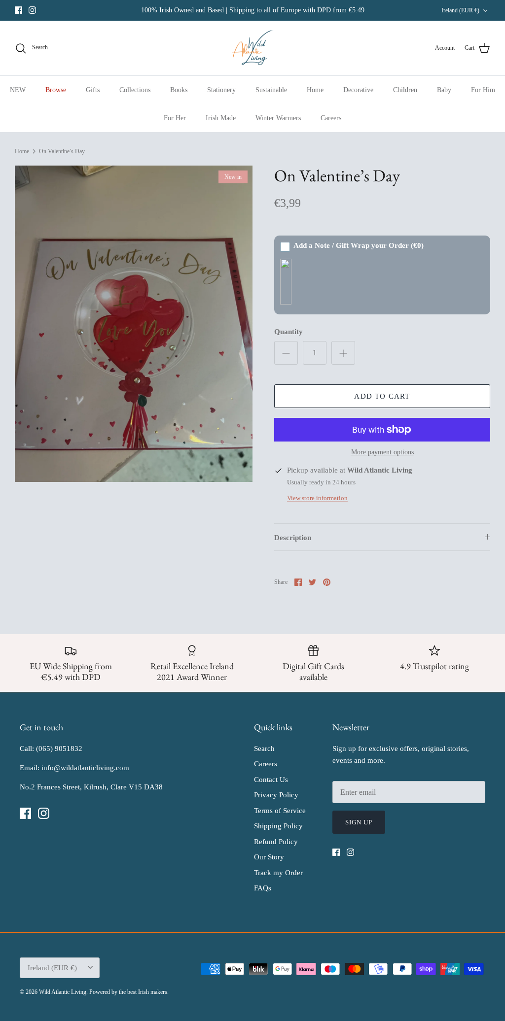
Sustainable (271, 90)
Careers (331, 118)
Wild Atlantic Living (62, 991)
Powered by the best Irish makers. (129, 991)
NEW (18, 90)
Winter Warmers (278, 118)
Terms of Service (280, 811)
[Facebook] (18, 10)
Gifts (93, 90)
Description (292, 538)
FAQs (262, 888)
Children (405, 90)
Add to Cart (382, 396)
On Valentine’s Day (62, 151)
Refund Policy (276, 842)
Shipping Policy (278, 826)
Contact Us (271, 779)
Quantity (288, 332)
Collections (134, 90)
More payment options (382, 452)
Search (264, 748)
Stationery (221, 90)
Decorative (358, 90)
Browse (55, 90)
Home (315, 90)
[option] (133, 324)
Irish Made (221, 118)
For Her (175, 118)
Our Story (269, 857)
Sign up (358, 822)
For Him (483, 90)
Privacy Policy (276, 795)
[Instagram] (32, 10)
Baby (444, 90)
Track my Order (278, 873)
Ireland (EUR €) (460, 10)
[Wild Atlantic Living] (253, 48)
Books (178, 90)
